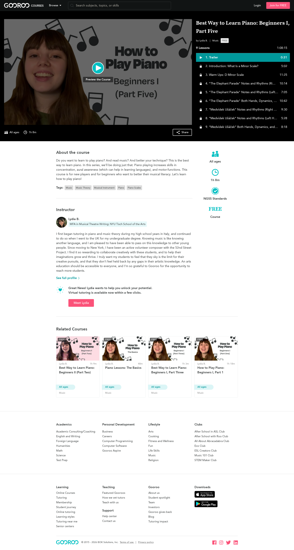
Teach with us (110, 502)
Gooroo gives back (160, 512)
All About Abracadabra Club (211, 441)
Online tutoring (65, 512)
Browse (53, 5)
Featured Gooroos (113, 492)
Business (107, 431)
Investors (154, 507)
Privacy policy (146, 542)
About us (154, 492)
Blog (151, 516)
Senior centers (65, 526)
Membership (64, 502)
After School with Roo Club (211, 436)
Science (61, 455)
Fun (150, 445)
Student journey (66, 507)
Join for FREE (278, 5)
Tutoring (61, 497)
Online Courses (65, 492)
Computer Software (114, 445)
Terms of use (127, 542)
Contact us (109, 521)
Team (151, 502)
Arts (150, 431)
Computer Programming (117, 441)
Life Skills (154, 450)
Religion (153, 460)
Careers (107, 436)
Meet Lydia (81, 303)
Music (152, 455)
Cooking (153, 436)
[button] (56, 5)
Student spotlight (159, 497)
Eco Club (200, 445)
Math (59, 450)
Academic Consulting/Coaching (75, 431)
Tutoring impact (158, 521)
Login (257, 5)
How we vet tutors (113, 497)
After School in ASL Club (209, 431)
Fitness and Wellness (161, 441)
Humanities (63, 445)
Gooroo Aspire (111, 450)
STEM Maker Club (205, 460)
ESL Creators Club (205, 450)
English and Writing (68, 436)
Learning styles (65, 516)
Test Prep (62, 460)
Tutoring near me (66, 521)
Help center (109, 516)
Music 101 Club (204, 455)
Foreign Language (67, 441)
